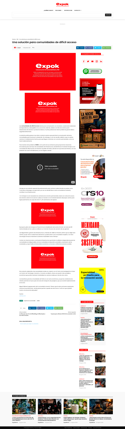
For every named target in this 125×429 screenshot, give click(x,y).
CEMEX (38, 300)
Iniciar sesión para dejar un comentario (29, 323)
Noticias (14, 39)
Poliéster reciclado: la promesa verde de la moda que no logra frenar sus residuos (87, 309)
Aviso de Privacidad (97, 427)
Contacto (90, 427)
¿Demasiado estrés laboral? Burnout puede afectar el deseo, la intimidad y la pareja (100, 419)
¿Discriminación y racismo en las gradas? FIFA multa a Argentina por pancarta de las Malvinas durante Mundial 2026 (87, 323)
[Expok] (15, 48)
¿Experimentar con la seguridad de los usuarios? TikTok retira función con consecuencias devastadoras (49, 419)
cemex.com (22, 296)
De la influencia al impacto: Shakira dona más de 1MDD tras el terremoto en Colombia (86, 370)
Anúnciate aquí (84, 427)
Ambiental (83, 305)
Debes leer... (82, 354)
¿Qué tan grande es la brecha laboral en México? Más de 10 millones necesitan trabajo (85, 358)
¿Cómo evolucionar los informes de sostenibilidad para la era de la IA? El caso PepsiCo (87, 338)
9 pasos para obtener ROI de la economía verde (63, 314)
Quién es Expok (76, 427)
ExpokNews (15, 422)
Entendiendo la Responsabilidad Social (86, 334)
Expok (19, 47)
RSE (17, 39)
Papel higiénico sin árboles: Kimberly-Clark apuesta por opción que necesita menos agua (75, 419)
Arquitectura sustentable (29, 300)
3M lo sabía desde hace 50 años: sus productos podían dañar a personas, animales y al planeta (86, 383)
